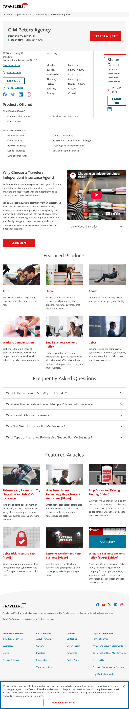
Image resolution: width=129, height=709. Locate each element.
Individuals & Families (13, 639)
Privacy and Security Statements (108, 646)
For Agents (72, 653)
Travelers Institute (45, 667)
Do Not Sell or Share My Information (109, 653)
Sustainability (42, 660)
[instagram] (123, 604)
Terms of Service (100, 639)
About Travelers (43, 639)
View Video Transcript (84, 226)
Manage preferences (63, 702)
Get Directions (11, 65)
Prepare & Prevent (11, 660)
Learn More (18, 243)
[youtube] (105, 604)
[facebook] (99, 604)
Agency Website (15, 87)
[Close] (123, 686)
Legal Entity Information (104, 674)
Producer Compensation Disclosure (109, 667)
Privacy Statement (102, 689)
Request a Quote (105, 36)
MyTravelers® (73, 646)
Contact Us (72, 639)
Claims (6, 653)
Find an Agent (73, 660)
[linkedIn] (117, 604)
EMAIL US (13, 81)
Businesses (8, 646)
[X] (111, 604)
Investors (40, 653)
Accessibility (98, 660)
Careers (40, 646)
